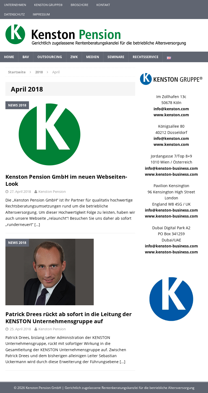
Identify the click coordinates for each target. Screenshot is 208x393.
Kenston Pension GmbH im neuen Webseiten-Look (66, 180)
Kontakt (103, 5)
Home (9, 57)
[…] (37, 224)
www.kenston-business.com (171, 174)
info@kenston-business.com (171, 168)
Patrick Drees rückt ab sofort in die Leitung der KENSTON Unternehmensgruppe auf (68, 317)
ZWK (74, 57)
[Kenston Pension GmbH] (104, 35)
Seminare (116, 57)
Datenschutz (14, 14)
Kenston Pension (52, 191)
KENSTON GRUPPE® (48, 5)
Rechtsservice (145, 57)
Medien (92, 57)
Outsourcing (49, 57)
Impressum (41, 14)
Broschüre (79, 5)
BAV (25, 57)
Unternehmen (15, 5)
